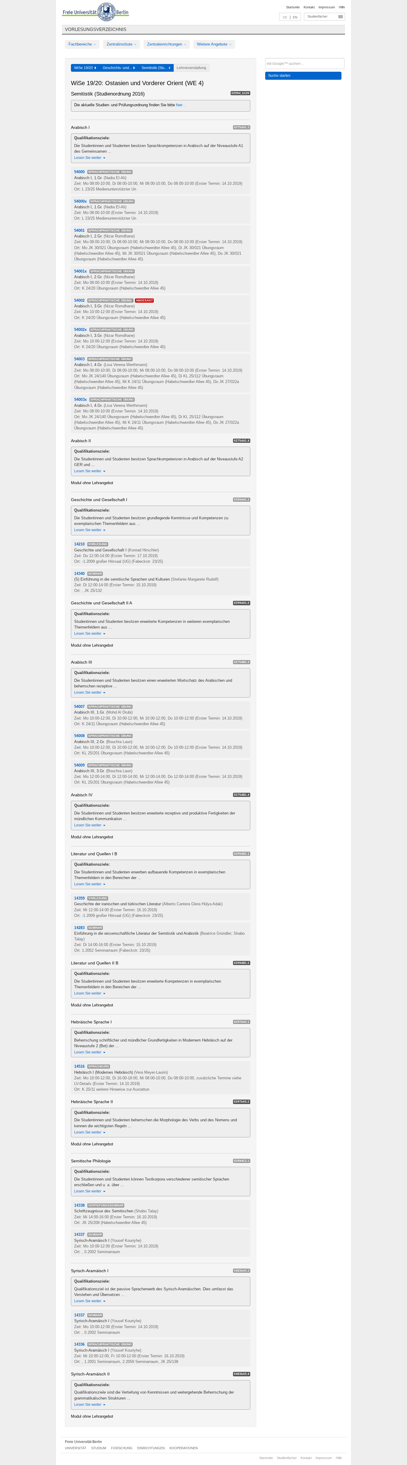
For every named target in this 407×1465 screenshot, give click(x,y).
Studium (98, 1448)
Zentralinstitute (120, 44)
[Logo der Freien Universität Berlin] (95, 13)
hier (180, 105)
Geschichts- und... (118, 68)
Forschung (122, 1448)
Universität (75, 1448)
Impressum (327, 7)
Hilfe (342, 7)
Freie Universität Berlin (83, 1442)
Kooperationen (184, 1448)
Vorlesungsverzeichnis (95, 29)
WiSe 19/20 (84, 68)
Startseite (293, 7)
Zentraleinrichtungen (165, 44)
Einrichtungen (151, 1448)
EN (295, 17)
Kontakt (309, 7)
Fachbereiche (81, 44)
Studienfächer (317, 16)
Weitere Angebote (213, 44)
